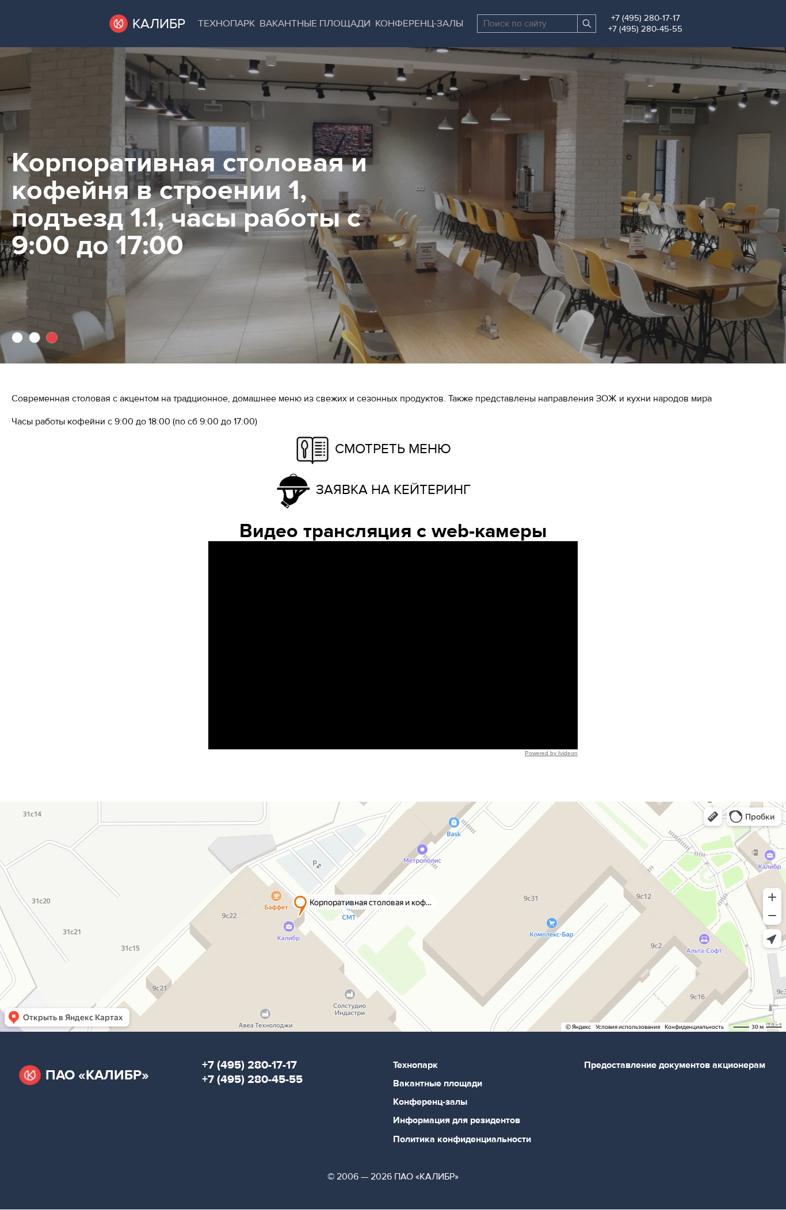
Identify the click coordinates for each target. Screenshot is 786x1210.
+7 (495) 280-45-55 (645, 29)
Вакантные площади (315, 23)
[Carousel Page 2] (34, 337)
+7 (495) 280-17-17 (645, 18)
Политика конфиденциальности (462, 1139)
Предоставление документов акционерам (674, 1065)
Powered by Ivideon (551, 753)
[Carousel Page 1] (17, 337)
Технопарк (226, 23)
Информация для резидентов (456, 1120)
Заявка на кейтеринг (393, 490)
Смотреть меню (393, 449)
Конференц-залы (419, 23)
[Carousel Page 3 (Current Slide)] (52, 337)
